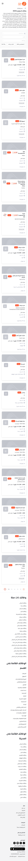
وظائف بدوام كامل (21, 623)
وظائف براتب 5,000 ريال (20, 634)
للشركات (23, 825)
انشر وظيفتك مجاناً (21, 827)
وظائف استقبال (22, 620)
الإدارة (24, 704)
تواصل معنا (22, 817)
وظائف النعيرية (22, 781)
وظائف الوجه (23, 789)
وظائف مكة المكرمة (21, 614)
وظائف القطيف (22, 769)
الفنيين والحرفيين (22, 727)
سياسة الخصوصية (21, 856)
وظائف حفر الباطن (21, 764)
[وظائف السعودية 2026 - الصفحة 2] (5, 589)
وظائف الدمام (23, 609)
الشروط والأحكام (13, 856)
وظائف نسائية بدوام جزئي (20, 651)
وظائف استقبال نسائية (21, 654)
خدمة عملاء (23, 690)
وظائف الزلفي (22, 795)
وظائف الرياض (22, 603)
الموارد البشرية (22, 699)
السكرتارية (23, 702)
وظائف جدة (23, 606)
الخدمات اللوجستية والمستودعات (18, 710)
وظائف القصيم (22, 755)
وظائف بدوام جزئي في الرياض (19, 645)
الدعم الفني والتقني (21, 707)
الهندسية (24, 716)
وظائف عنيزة (23, 775)
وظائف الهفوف (22, 758)
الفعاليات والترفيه (22, 688)
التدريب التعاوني (21, 815)
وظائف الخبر (23, 611)
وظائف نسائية (23, 631)
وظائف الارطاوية (22, 786)
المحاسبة (24, 693)
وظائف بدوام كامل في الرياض (19, 640)
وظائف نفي (23, 778)
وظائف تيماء (23, 772)
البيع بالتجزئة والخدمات (20, 679)
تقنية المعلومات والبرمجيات (19, 718)
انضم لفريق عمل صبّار (20, 813)
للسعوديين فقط (20, 44)
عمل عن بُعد (11, 44)
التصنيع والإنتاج (22, 724)
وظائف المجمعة (22, 761)
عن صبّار (23, 808)
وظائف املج (23, 797)
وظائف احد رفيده (22, 766)
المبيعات (24, 673)
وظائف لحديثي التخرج (20, 637)
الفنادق (24, 685)
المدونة (23, 810)
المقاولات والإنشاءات (21, 713)
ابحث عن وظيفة (21, 835)
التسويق (24, 676)
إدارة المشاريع (23, 721)
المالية (24, 696)
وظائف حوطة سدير (21, 783)
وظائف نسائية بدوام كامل (20, 648)
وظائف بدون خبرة (22, 628)
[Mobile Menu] (3, 4)
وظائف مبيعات (22, 617)
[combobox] (12, 33)
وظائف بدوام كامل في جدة (19, 642)
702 (8, 589)
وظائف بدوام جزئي (21, 626)
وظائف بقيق (23, 792)
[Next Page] (5, 589)
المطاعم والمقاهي (21, 682)
